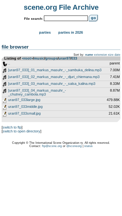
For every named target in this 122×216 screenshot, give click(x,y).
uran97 (64, 58)
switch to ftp (12, 127)
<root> (27, 58)
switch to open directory (21, 131)
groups (51, 58)
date (117, 54)
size (111, 54)
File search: (33, 18)
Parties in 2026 (70, 32)
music (39, 58)
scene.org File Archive (61, 7)
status (88, 146)
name (89, 54)
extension (100, 54)
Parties (45, 32)
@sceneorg (74, 146)
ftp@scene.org (52, 146)
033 (74, 58)
